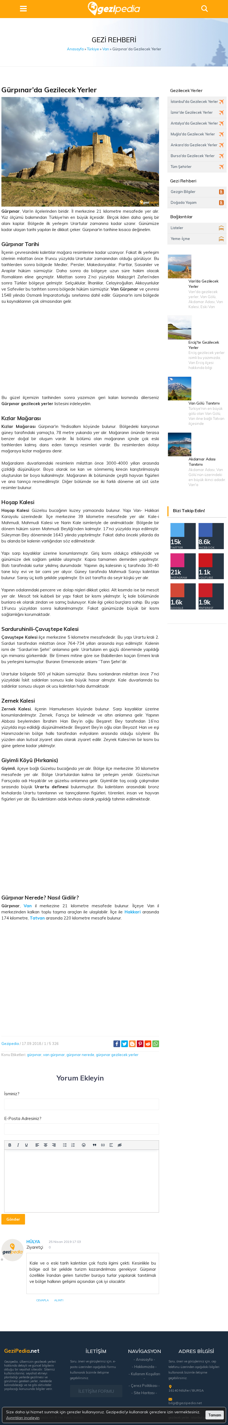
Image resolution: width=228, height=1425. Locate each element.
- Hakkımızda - (144, 1366)
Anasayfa (75, 49)
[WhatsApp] (155, 1043)
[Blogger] (132, 1043)
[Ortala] (45, 1145)
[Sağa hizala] (54, 1145)
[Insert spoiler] (111, 1145)
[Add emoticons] (84, 1145)
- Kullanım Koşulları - (144, 1376)
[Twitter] (124, 1043)
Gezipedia (10, 1043)
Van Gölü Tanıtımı (204, 403)
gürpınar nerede (80, 1054)
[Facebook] (116, 1043)
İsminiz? (11, 1093)
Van (105, 49)
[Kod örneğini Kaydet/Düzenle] (103, 1145)
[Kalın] (10, 1145)
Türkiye (93, 49)
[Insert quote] (94, 1145)
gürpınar (34, 1054)
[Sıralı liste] (73, 1145)
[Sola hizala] (37, 1145)
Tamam (214, 1415)
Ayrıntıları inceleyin (22, 1417)
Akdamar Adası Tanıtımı (202, 462)
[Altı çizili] (26, 1145)
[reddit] (148, 1043)
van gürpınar (54, 1054)
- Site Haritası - (144, 1393)
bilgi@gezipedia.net (185, 1403)
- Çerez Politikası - (144, 1385)
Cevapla (42, 1300)
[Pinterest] (140, 1043)
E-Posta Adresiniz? (22, 1118)
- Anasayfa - (144, 1359)
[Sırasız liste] (65, 1145)
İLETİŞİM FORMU (96, 1391)
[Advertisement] (80, 349)
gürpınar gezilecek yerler (117, 1054)
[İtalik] (18, 1145)
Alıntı (58, 1300)
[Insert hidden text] (119, 1145)
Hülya (33, 1241)
